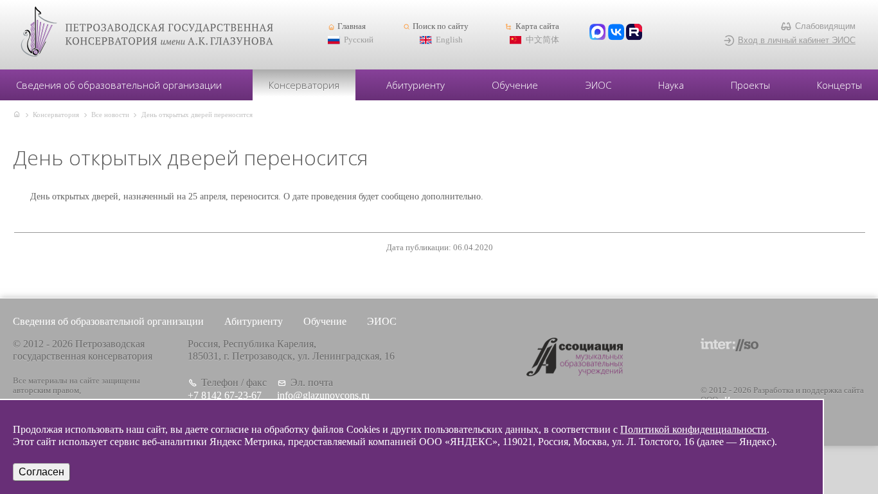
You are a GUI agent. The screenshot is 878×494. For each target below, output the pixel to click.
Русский (358, 39)
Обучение (515, 85)
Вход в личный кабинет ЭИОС (797, 40)
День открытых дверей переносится (197, 114)
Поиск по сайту (441, 26)
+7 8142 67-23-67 (225, 395)
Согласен (41, 471)
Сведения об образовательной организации (119, 85)
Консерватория (304, 85)
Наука (671, 85)
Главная (351, 26)
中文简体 (542, 39)
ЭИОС (598, 85)
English (449, 39)
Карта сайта (537, 26)
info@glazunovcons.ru (323, 395)
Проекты (750, 85)
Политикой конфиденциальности (693, 429)
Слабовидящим (825, 26)
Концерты (839, 85)
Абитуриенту (415, 85)
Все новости (110, 114)
